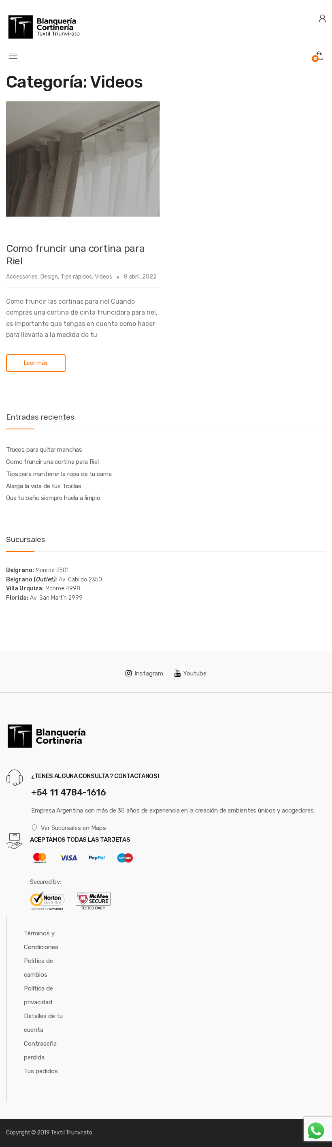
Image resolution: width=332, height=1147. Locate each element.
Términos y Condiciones (41, 940)
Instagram (148, 673)
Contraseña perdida (40, 1050)
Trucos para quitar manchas (44, 449)
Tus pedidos (41, 1071)
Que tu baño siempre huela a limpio (53, 498)
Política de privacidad (38, 995)
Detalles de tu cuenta (43, 1022)
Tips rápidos (76, 276)
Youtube (194, 673)
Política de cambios (38, 967)
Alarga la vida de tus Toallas (43, 486)
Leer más (36, 363)
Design (49, 276)
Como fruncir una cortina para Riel (52, 461)
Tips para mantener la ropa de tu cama (58, 474)
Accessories (22, 276)
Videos (103, 276)
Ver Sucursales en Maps (73, 828)
